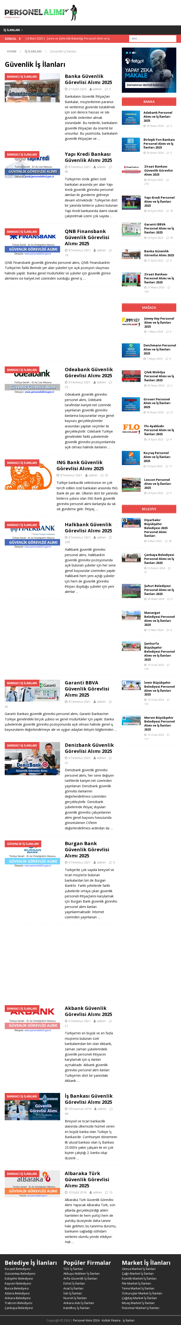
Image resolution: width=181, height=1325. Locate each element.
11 (170, 466)
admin (97, 89)
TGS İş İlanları (73, 1269)
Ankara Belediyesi (18, 1298)
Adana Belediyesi (17, 1293)
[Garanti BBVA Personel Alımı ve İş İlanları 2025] (131, 229)
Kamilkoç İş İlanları (76, 1308)
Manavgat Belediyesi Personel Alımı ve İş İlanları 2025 (159, 618)
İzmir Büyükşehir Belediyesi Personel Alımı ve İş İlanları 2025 (159, 688)
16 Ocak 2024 (156, 665)
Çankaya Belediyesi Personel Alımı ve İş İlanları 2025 (159, 559)
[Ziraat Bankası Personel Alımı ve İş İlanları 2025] (131, 279)
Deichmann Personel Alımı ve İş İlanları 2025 (160, 349)
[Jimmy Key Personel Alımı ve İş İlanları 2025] (131, 322)
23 (66, 387)
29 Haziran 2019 (80, 1109)
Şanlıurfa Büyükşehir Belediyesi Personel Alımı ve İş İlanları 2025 (159, 651)
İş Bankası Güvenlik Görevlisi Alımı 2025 (89, 1099)
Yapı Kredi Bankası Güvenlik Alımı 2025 (88, 157)
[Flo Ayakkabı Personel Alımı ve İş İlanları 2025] (131, 429)
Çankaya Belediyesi (19, 1308)
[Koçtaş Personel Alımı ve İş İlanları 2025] (131, 458)
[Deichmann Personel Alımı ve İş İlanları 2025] (131, 350)
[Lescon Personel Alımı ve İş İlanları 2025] (131, 485)
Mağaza (149, 307)
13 (110, 1192)
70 (171, 211)
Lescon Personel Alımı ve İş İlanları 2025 (157, 484)
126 (146, 291)
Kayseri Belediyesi (18, 1283)
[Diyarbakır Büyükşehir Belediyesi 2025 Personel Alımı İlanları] (131, 522)
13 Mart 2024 (155, 630)
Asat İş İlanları (73, 1288)
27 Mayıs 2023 (156, 287)
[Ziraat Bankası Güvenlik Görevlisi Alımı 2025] (131, 169)
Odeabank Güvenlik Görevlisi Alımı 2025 (89, 372)
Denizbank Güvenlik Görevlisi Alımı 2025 (89, 748)
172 (146, 704)
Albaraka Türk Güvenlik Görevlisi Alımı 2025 (87, 1179)
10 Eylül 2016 (77, 1192)
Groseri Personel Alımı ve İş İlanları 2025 (157, 403)
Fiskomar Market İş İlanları (140, 1308)
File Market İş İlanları (136, 1283)
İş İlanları (12, 30)
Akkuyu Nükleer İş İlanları (81, 1273)
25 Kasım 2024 (156, 568)
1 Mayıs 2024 (155, 331)
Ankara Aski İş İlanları (78, 1303)
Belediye (149, 509)
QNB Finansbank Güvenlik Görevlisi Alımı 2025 (87, 237)
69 (66, 1114)
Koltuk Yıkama (111, 1320)
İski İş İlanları (72, 1293)
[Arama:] (152, 38)
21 (66, 1026)
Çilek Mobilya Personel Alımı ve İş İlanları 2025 (159, 376)
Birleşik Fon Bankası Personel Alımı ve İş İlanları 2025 (159, 143)
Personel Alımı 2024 (86, 1320)
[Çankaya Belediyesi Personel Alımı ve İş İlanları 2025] (131, 557)
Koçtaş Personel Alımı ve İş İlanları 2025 (157, 457)
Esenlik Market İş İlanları (139, 1278)
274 (146, 183)
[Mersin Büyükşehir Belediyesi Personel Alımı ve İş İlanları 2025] (131, 720)
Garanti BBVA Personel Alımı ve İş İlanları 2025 (159, 228)
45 (66, 171)
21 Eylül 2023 (77, 89)
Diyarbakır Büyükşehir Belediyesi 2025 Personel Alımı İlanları (156, 528)
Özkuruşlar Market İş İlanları (142, 1293)
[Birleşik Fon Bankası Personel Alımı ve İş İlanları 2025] (131, 145)
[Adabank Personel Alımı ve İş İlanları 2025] (131, 118)
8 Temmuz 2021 (79, 167)
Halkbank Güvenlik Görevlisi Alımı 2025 (88, 527)
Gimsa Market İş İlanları (139, 1269)
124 (146, 669)
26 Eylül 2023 (155, 211)
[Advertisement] (61, 324)
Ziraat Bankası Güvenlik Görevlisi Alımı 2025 (158, 170)
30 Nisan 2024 (155, 126)
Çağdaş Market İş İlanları (139, 1298)
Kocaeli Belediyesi (18, 1269)
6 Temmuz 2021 (79, 758)
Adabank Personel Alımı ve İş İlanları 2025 (158, 116)
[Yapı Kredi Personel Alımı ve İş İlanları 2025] (131, 203)
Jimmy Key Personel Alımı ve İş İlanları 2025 (159, 322)
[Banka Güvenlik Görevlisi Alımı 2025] (131, 254)
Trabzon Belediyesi (18, 1303)
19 (66, 255)
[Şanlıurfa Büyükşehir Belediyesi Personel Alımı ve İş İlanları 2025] (131, 646)
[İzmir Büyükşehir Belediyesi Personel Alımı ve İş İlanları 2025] (131, 685)
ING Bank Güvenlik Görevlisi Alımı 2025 (80, 465)
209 (67, 542)
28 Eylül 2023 (155, 179)
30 (171, 237)
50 (170, 541)
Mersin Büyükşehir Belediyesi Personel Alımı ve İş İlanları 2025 (159, 723)
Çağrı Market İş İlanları (138, 1273)
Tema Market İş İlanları (138, 1288)
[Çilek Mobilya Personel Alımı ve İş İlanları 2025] (131, 376)
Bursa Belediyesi (17, 1288)
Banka (149, 101)
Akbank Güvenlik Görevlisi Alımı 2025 (88, 1011)
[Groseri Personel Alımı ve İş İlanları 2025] (131, 404)
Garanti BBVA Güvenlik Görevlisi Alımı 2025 (87, 688)
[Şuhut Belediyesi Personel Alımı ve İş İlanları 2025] (131, 591)
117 (146, 739)
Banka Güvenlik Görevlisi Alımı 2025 (88, 79)
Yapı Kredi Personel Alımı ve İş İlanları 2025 (159, 201)
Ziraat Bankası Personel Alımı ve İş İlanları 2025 (159, 278)
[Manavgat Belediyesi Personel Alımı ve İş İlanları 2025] (131, 615)
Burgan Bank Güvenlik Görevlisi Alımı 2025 (87, 849)
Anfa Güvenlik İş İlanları (80, 1278)
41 (66, 763)
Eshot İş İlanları (74, 1283)
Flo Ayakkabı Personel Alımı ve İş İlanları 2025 (159, 430)
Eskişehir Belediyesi (19, 1278)
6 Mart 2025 (155, 541)
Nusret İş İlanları (75, 1298)
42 (6, 706)
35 (106, 475)
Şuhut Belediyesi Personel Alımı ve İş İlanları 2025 (159, 590)
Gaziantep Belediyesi (20, 1273)
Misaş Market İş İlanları (138, 1303)
